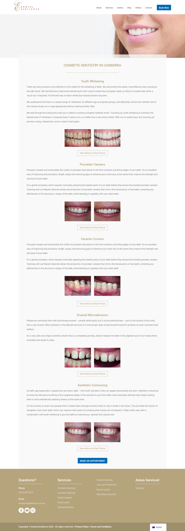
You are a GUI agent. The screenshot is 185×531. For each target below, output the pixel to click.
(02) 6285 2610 (26, 492)
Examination (64, 502)
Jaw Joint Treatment (106, 484)
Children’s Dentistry (67, 488)
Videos (138, 8)
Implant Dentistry (105, 480)
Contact (148, 8)
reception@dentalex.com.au (32, 503)
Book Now (164, 8)
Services (109, 8)
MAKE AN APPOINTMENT (92, 461)
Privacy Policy (82, 526)
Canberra (140, 488)
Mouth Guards (103, 489)
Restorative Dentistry (106, 494)
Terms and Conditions (100, 526)
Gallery (120, 8)
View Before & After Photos (92, 153)
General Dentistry (66, 507)
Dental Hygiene (65, 497)
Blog (129, 8)
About (99, 8)
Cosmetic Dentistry (66, 493)
